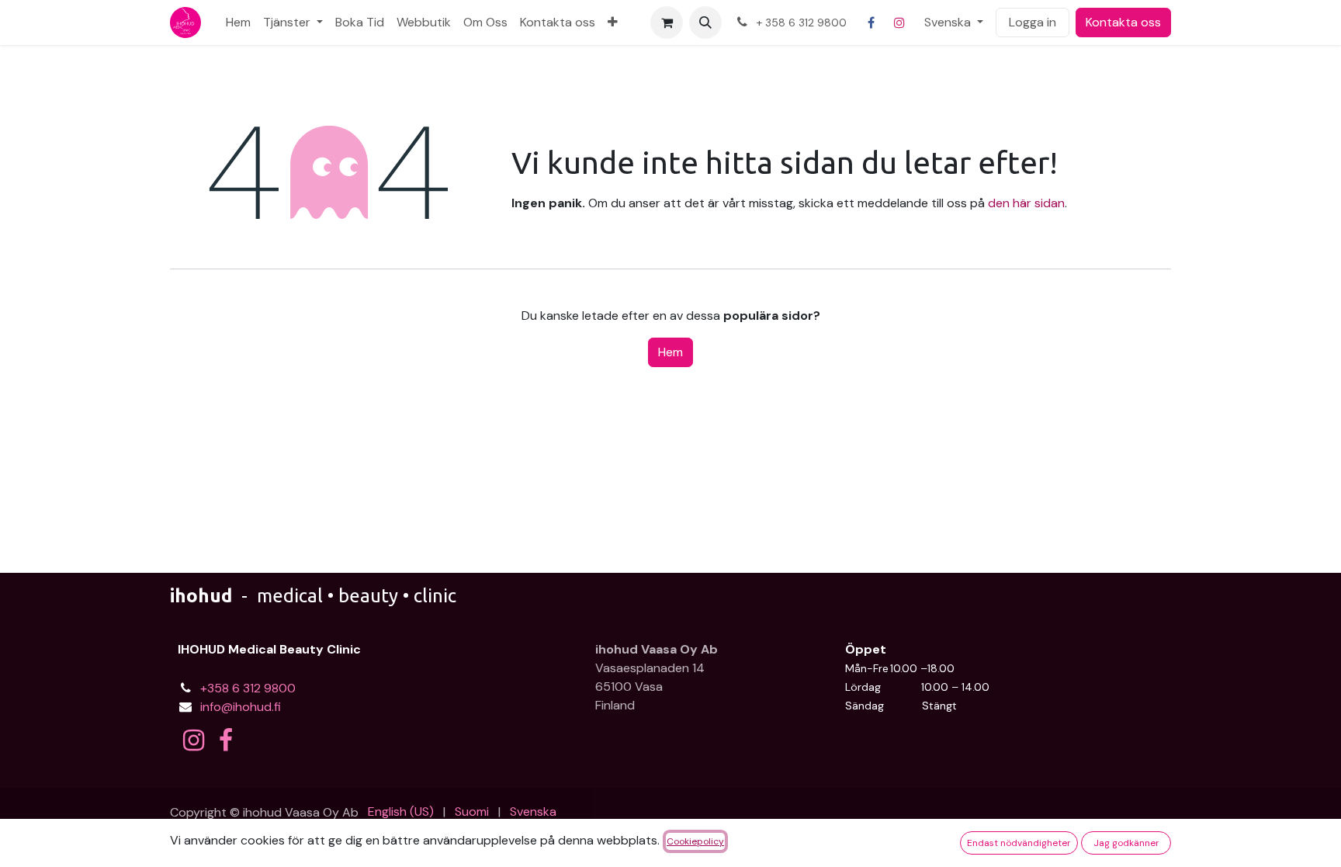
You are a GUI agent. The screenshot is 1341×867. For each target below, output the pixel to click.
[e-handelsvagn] (666, 22)
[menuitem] (238, 22)
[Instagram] (899, 22)
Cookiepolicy (695, 841)
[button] (705, 22)
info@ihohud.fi (240, 707)
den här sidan (1026, 203)
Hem (670, 352)
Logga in (1032, 22)
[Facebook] (871, 22)
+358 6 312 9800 (248, 688)
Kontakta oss (1123, 22)
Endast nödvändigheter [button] (1019, 843)
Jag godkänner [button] (1126, 843)
